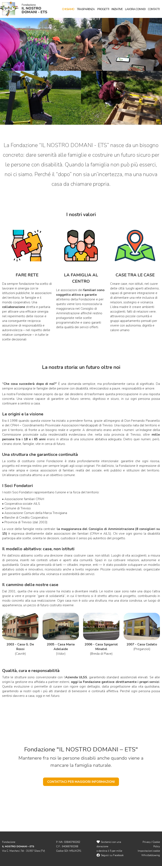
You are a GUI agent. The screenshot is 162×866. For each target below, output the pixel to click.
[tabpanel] (81, 71)
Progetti (103, 9)
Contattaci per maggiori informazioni (81, 782)
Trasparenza (86, 9)
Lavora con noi (135, 9)
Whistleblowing (150, 855)
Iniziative (117, 9)
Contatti (153, 9)
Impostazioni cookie (149, 851)
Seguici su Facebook (112, 855)
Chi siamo (68, 9)
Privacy (147, 842)
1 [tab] (5, 120)
